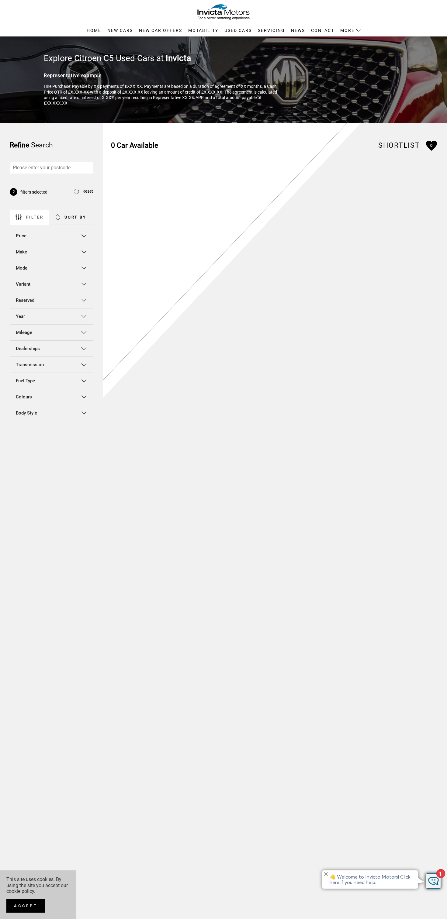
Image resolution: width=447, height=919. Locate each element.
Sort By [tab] (75, 217)
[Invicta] (223, 11)
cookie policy (20, 891)
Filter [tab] (34, 217)
